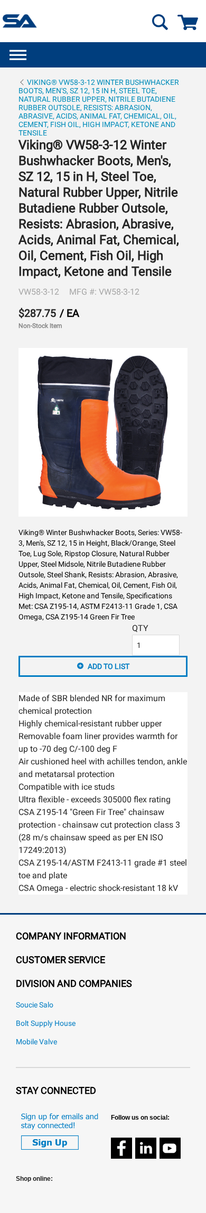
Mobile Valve (36, 1042)
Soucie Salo (34, 1005)
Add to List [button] (108, 666)
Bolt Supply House (46, 1023)
